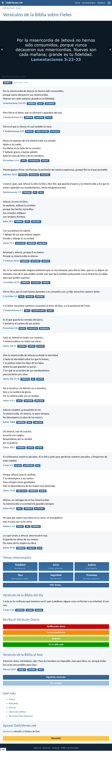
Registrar (101, 3)
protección (20, 243)
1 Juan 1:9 (8, 465)
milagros (22, 670)
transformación (39, 311)
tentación (36, 283)
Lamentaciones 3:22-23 (14, 103)
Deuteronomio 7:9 (12, 192)
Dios (41, 192)
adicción (46, 283)
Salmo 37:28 (9, 491)
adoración (36, 222)
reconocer (45, 175)
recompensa (34, 161)
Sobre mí (37, 748)
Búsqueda (13, 703)
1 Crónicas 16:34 (11, 261)
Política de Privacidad (69, 748)
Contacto (55, 748)
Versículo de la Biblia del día (23, 595)
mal (37, 465)
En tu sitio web (56, 644)
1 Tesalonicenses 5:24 (13, 131)
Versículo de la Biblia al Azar (23, 655)
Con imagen (56, 683)
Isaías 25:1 (8, 221)
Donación (56, 738)
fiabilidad (31, 104)
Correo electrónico (56, 632)
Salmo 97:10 (9, 548)
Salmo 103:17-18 (11, 379)
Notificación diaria (56, 626)
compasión (50, 104)
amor (40, 104)
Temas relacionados (17, 558)
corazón (45, 161)
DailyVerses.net (8, 8)
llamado (29, 131)
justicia (22, 328)
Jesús (21, 297)
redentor (31, 548)
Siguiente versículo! (56, 677)
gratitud (46, 261)
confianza (20, 610)
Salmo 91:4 (8, 243)
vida (27, 526)
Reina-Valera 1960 (21, 83)
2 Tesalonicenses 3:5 (13, 310)
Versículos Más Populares (21, 716)
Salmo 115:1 (9, 401)
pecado (18, 465)
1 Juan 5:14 (8, 610)
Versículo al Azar (89, 3)
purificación (28, 465)
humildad (28, 401)
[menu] (109, 4)
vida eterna (21, 491)
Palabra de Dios (42, 131)
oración (39, 448)
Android (56, 638)
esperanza (34, 175)
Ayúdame (7, 731)
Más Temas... (56, 585)
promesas (55, 131)
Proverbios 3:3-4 (11, 160)
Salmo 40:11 (9, 508)
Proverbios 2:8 (10, 328)
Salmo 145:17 (9, 346)
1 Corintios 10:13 (11, 282)
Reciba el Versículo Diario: (21, 620)
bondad (40, 346)
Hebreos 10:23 (10, 174)
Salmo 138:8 (9, 422)
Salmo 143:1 (9, 447)
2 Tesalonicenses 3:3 (13, 117)
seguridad (39, 117)
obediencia (44, 328)
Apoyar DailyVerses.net (19, 726)
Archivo (12, 708)
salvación (31, 670)
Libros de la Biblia (17, 712)
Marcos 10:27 (9, 669)
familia (40, 379)
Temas (77, 3)
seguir (50, 311)
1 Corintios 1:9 (10, 296)
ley (35, 192)
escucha (39, 610)
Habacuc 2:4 (9, 526)
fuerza (48, 117)
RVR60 (6, 83)
